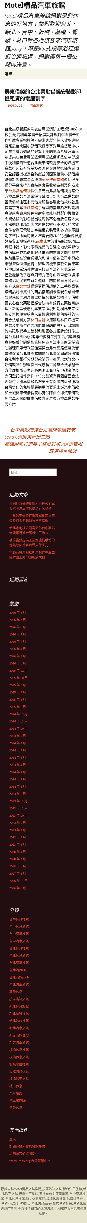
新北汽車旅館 (19, 1028)
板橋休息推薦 (19, 1050)
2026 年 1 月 (17, 663)
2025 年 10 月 (18, 678)
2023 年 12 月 (18, 801)
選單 (8, 73)
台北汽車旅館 (19, 984)
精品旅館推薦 (31, 1189)
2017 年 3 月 (17, 873)
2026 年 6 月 (17, 627)
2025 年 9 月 (17, 685)
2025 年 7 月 (17, 692)
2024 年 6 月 (17, 757)
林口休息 (15, 1086)
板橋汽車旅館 (19, 1079)
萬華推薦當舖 (53, 179)
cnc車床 (40, 241)
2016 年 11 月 (18, 881)
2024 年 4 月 (17, 772)
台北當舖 (23, 286)
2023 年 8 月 (17, 830)
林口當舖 (38, 319)
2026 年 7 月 (17, 620)
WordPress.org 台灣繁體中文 (30, 1161)
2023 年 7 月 (17, 837)
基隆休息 (15, 992)
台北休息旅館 (19, 955)
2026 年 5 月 (17, 634)
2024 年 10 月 (18, 728)
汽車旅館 (36, 105)
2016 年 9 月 (17, 888)
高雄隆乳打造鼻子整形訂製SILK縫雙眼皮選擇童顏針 (43, 447)
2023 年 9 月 (17, 823)
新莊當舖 (30, 207)
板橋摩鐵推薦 (19, 1064)
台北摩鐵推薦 (19, 963)
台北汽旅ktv (18, 970)
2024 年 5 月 (17, 765)
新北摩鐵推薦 (19, 1013)
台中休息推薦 (19, 919)
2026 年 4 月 (17, 641)
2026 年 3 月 (17, 649)
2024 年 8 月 (17, 743)
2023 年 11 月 (18, 808)
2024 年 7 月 (17, 750)
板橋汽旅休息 (19, 1071)
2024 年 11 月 (18, 721)
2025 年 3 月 (17, 699)
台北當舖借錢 (19, 190)
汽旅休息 (79, 1203)
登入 (12, 1139)
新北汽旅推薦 (19, 1021)
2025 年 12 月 (18, 670)
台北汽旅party (19, 977)
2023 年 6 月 (17, 844)
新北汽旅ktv (21, 1203)
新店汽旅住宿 (19, 1035)
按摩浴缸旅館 (19, 999)
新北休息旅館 (19, 1006)
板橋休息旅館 (19, 1057)
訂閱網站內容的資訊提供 (27, 1146)
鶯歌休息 (15, 1108)
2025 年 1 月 (17, 707)
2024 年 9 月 (17, 736)
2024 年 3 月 (17, 779)
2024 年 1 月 (17, 794)
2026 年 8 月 (17, 612)
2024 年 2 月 (17, 786)
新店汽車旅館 (19, 1042)
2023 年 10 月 (18, 815)
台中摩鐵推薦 (19, 934)
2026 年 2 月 (17, 656)
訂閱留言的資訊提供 (24, 1153)
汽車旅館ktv (18, 1100)
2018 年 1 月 (17, 866)
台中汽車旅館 (19, 941)
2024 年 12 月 (18, 714)
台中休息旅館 (19, 926)
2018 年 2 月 (17, 859)
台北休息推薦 (19, 948)
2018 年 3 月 (17, 852)
